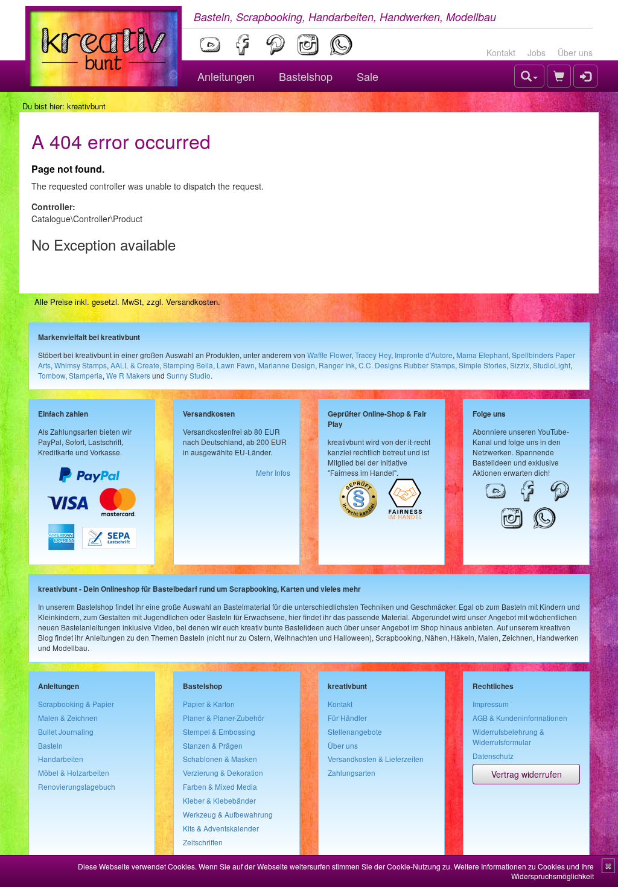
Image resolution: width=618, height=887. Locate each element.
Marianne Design (286, 365)
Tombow (51, 375)
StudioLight (551, 365)
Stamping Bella (188, 365)
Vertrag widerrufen (526, 774)
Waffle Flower (329, 355)
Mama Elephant (482, 355)
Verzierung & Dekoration (223, 772)
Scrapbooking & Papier (76, 704)
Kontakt (500, 52)
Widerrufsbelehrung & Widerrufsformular (508, 736)
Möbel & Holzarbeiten (73, 772)
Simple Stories (482, 365)
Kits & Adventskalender (221, 828)
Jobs (536, 52)
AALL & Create (134, 365)
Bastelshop (306, 76)
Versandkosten (192, 301)
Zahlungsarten (351, 772)
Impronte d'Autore (424, 355)
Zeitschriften (203, 842)
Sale (367, 76)
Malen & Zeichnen (68, 717)
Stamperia (86, 375)
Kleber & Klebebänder (219, 800)
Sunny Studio (189, 375)
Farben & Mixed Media (220, 786)
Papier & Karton (209, 704)
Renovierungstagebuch (76, 786)
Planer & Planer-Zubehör (223, 717)
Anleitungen (226, 76)
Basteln (50, 745)
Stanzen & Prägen (213, 745)
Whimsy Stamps (80, 365)
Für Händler (347, 717)
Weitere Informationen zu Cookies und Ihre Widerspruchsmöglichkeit (524, 871)
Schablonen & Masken (220, 759)
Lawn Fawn (236, 365)
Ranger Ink (337, 365)
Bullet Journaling (66, 731)
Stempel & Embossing (219, 731)
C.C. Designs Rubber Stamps (406, 365)
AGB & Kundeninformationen (520, 717)
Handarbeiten (60, 759)
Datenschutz (493, 756)
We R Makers (128, 375)
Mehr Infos (273, 472)
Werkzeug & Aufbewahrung (228, 814)
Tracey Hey (373, 355)
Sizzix (519, 365)
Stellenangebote (355, 731)
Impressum (491, 704)
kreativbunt (86, 106)
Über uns (575, 52)
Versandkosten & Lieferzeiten (376, 759)
